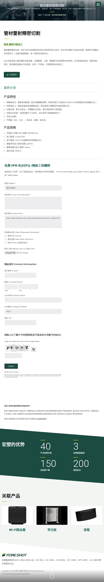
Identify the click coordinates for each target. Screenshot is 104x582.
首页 (40, 15)
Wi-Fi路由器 (17, 530)
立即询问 (13, 75)
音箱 (87, 530)
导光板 (52, 530)
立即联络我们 (42, 419)
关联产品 (11, 496)
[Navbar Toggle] (98, 4)
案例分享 (10, 88)
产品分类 (46, 15)
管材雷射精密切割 (59, 15)
